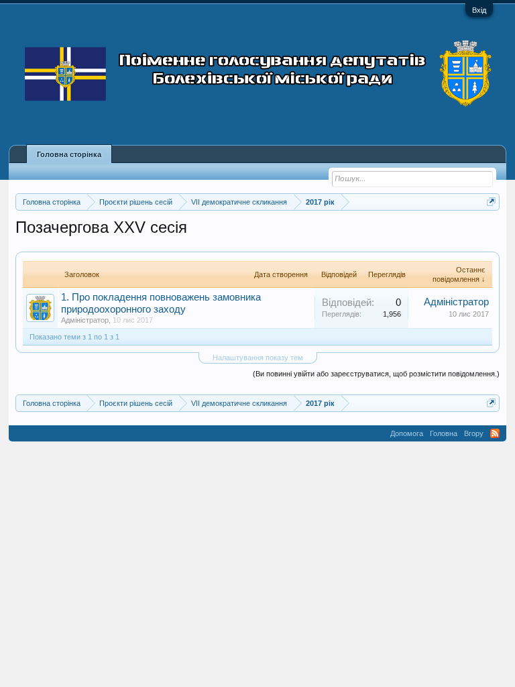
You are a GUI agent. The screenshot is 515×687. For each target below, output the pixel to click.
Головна (443, 433)
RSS (495, 433)
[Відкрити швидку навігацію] (491, 201)
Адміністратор (85, 320)
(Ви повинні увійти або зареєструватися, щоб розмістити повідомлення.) (376, 374)
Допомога (406, 433)
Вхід (479, 10)
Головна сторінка (69, 154)
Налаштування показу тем (258, 358)
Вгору (473, 433)
